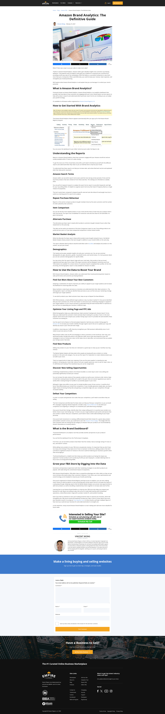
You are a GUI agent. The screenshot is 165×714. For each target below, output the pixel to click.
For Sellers (63, 3)
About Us (72, 680)
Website (57, 614)
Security (83, 692)
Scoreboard (72, 697)
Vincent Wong (61, 24)
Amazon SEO (56, 324)
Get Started (117, 3)
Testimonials (73, 692)
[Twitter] (101, 691)
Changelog (83, 690)
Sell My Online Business (81, 652)
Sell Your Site (84, 677)
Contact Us (72, 690)
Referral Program (74, 699)
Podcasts (72, 684)
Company (70, 3)
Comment (58, 585)
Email (86, 606)
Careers (72, 695)
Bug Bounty (84, 699)
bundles (91, 243)
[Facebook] (97, 691)
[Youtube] (106, 691)
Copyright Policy (111, 711)
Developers (84, 697)
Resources (78, 3)
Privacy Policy (119, 711)
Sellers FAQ (84, 684)
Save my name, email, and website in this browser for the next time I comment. (79, 623)
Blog (71, 682)
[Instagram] (111, 691)
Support (83, 695)
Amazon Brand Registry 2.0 (87, 101)
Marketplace (55, 3)
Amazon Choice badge (92, 421)
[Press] (45, 694)
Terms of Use (102, 711)
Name (57, 606)
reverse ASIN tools (92, 404)
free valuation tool (79, 500)
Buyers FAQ (84, 682)
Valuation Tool (84, 680)
